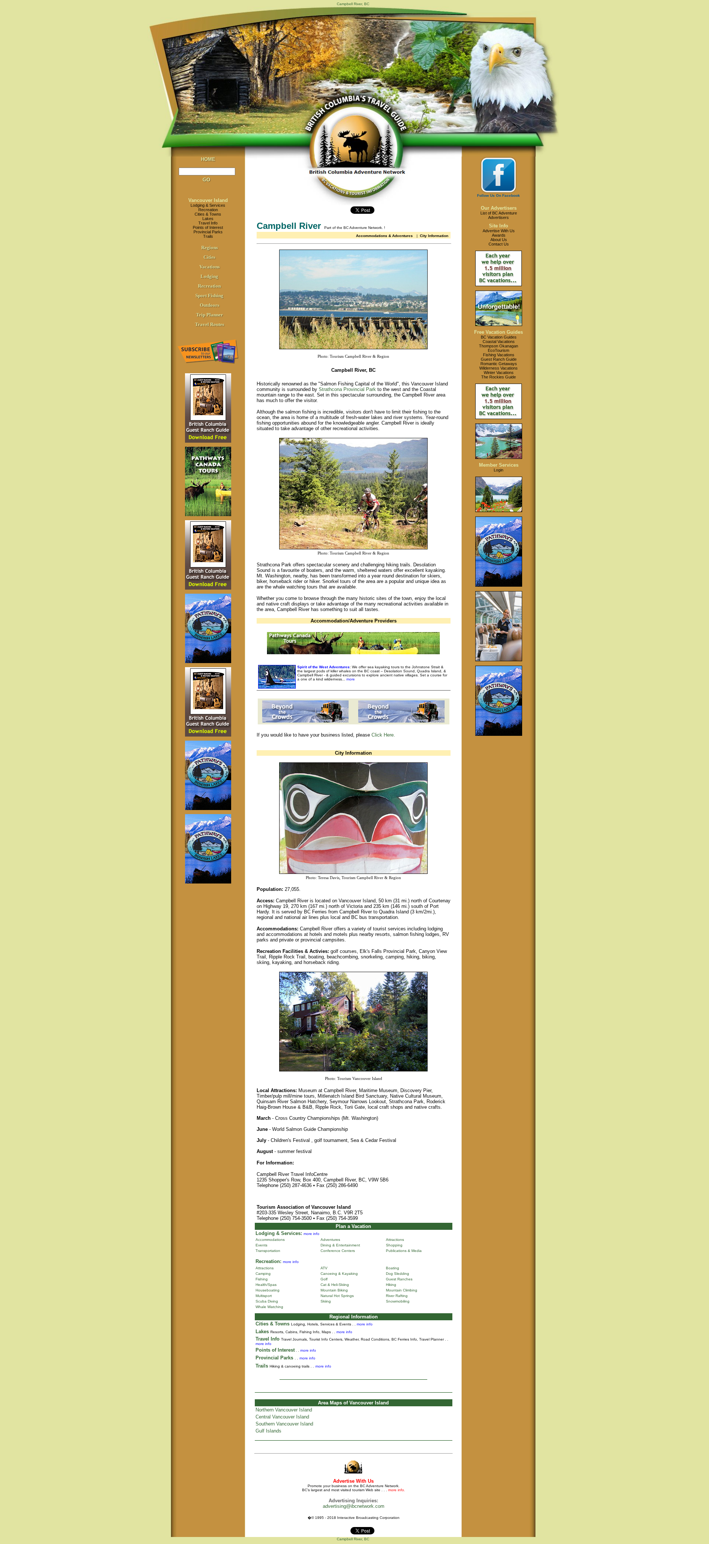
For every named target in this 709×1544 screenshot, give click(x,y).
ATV (324, 1268)
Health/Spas (266, 1285)
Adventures (330, 1240)
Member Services (498, 465)
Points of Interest (208, 227)
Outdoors (209, 305)
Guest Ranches (399, 1279)
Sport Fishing (209, 295)
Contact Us (499, 244)
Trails (208, 236)
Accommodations (270, 1240)
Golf (324, 1279)
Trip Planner (209, 315)
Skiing (326, 1301)
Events (261, 1245)
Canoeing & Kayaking (339, 1274)
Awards (499, 235)
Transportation (268, 1251)
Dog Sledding (397, 1274)
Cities (209, 257)
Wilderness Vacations (498, 368)
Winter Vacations (499, 372)
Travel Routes (209, 324)
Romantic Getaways (498, 363)
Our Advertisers (499, 208)
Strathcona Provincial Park (347, 389)
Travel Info (208, 223)
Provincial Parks (208, 232)
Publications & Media (404, 1251)
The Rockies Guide (498, 377)
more (350, 679)
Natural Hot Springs (337, 1296)
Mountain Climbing (401, 1290)
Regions (209, 247)
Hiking (391, 1285)
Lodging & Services (208, 205)
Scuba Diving (267, 1301)
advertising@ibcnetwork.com (353, 1506)
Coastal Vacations (499, 341)
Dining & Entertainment (340, 1245)
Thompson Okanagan (498, 346)
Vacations (209, 267)
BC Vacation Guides (499, 337)
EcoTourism (498, 350)
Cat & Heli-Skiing (335, 1285)
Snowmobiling (398, 1301)
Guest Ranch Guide (499, 359)
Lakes (207, 218)
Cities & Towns (208, 214)
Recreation (208, 209)
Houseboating (268, 1290)
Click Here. (383, 735)
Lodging (209, 276)
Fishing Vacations (498, 355)
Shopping (394, 1245)
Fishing (262, 1279)
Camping (263, 1274)
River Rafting (397, 1296)
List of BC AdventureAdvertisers (498, 215)
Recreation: (268, 1261)
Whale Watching (269, 1307)
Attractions (395, 1240)
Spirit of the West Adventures (323, 667)
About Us (498, 239)
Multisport (264, 1296)
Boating (392, 1268)
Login (498, 470)
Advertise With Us (499, 231)
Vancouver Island (208, 200)
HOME (208, 159)
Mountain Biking (334, 1290)
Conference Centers (338, 1251)
